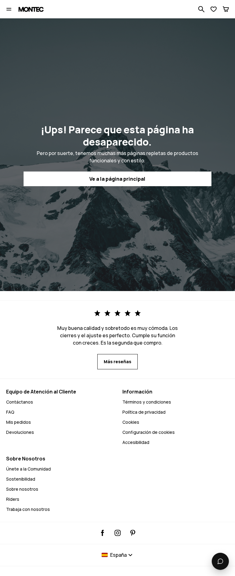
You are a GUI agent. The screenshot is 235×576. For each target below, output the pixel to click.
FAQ (10, 412)
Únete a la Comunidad (28, 469)
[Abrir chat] (220, 561)
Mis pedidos (18, 422)
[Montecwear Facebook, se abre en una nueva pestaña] (102, 533)
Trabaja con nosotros (28, 509)
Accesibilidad (135, 442)
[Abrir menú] (9, 9)
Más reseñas (117, 361)
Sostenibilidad (20, 479)
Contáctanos (19, 402)
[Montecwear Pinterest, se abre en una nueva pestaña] (132, 533)
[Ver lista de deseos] (213, 9)
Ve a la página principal (117, 178)
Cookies (130, 422)
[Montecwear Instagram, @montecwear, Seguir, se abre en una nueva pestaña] (117, 533)
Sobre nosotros (22, 489)
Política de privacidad (144, 412)
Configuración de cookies (148, 432)
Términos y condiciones (146, 402)
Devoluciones (20, 432)
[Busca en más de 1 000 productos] (201, 9)
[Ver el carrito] (226, 9)
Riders (12, 499)
